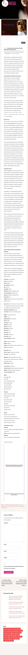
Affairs (8, 504)
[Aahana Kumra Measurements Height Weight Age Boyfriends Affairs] (5, 608)
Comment (6, 522)
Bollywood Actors (19, 630)
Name (5, 544)
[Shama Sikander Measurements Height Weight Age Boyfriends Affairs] (5, 617)
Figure (10, 506)
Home (5, 48)
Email (5, 551)
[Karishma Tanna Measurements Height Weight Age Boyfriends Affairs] (5, 613)
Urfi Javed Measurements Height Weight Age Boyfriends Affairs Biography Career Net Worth (15, 598)
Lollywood (6, 638)
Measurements (21, 506)
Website (5, 557)
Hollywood (11, 636)
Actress (4, 504)
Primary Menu (26, 3)
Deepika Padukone (7, 634)
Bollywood (14, 504)
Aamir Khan (6, 628)
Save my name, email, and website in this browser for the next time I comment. (14, 567)
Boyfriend (3, 506)
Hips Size (17, 506)
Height (13, 506)
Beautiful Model (15, 53)
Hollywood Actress (18, 636)
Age (10, 504)
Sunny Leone (6, 640)
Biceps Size (6, 630)
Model (2, 507)
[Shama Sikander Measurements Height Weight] (14, 27)
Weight (5, 507)
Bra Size (7, 506)
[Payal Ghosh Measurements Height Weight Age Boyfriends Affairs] (5, 603)
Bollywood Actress (19, 504)
